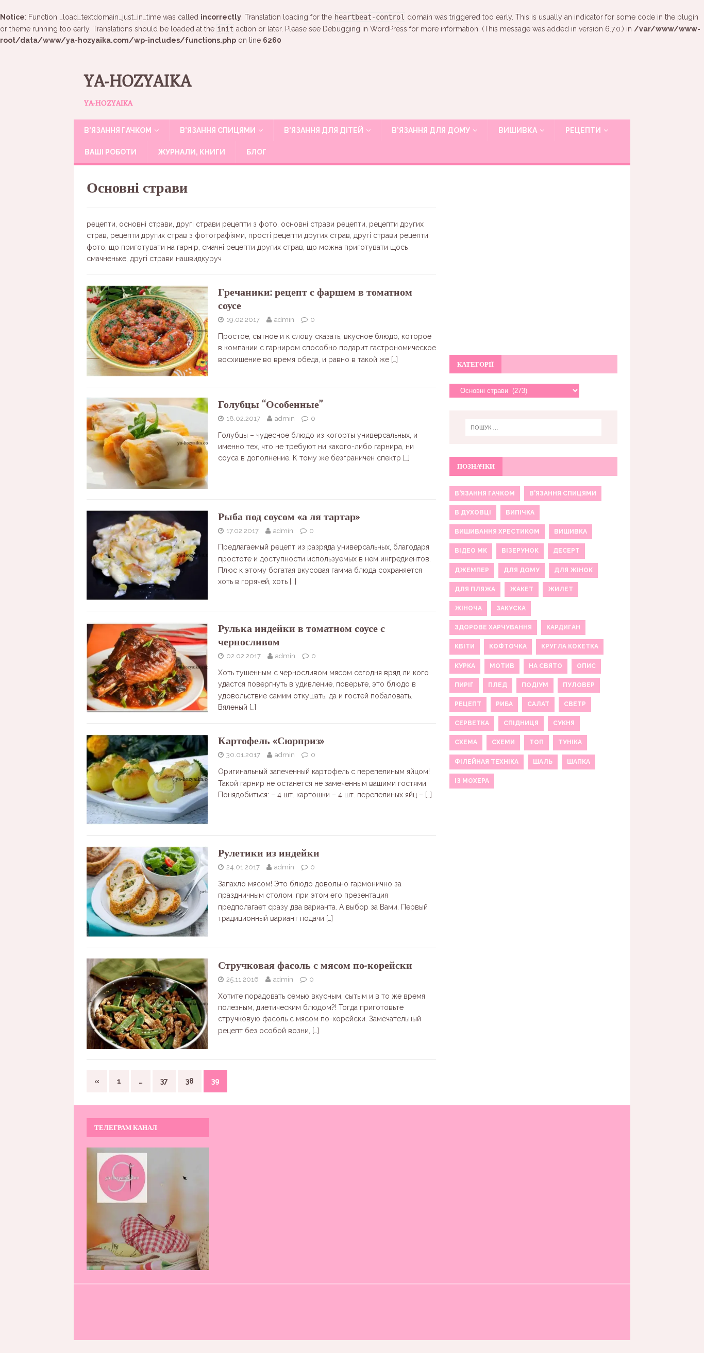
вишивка (570, 531)
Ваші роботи (111, 152)
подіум (535, 685)
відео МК (471, 550)
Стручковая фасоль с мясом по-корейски (315, 965)
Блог (256, 152)
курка (465, 666)
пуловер (579, 685)
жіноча (468, 608)
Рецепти (583, 130)
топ (536, 742)
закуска (511, 608)
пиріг (464, 685)
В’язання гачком (118, 130)
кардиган (563, 627)
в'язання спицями (562, 493)
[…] (394, 359)
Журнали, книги (191, 152)
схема (466, 742)
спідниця (521, 723)
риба (504, 704)
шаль (542, 761)
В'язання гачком (485, 493)
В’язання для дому (431, 130)
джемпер (472, 570)
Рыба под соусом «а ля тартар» (289, 516)
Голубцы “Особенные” (270, 404)
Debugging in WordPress (365, 29)
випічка (520, 512)
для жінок (573, 570)
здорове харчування (493, 627)
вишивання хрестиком (497, 531)
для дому (522, 570)
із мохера (472, 780)
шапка (578, 761)
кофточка (508, 646)
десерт (566, 550)
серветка (472, 723)
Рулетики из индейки (269, 853)
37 (164, 1081)
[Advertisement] (533, 265)
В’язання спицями (218, 130)
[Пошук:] (533, 427)
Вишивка (517, 130)
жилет (560, 589)
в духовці (473, 512)
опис (586, 666)
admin (284, 319)
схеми (503, 742)
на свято (545, 666)
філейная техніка (486, 761)
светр (575, 704)
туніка (570, 742)
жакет (521, 589)
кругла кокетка (569, 646)
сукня (564, 723)
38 (190, 1081)
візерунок (520, 550)
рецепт (468, 704)
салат (538, 704)
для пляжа (475, 589)
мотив (502, 666)
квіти (465, 646)
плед (497, 685)
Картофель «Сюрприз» (271, 740)
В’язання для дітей (323, 130)
